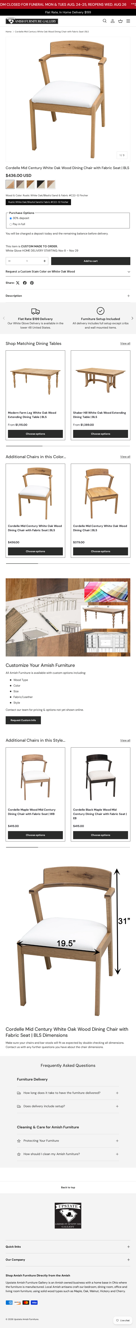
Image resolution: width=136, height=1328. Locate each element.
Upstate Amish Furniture (26, 1319)
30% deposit (21, 218)
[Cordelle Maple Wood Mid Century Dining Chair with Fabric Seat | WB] (35, 777)
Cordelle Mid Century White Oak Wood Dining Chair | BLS (100, 528)
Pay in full (19, 224)
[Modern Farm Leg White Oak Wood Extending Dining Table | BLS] (35, 380)
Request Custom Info (23, 720)
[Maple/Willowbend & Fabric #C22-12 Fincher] (51, 184)
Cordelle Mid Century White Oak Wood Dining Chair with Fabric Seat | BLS (52, 32)
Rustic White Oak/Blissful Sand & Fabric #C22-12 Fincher (38, 201)
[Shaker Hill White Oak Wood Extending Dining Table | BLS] (100, 380)
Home (9, 32)
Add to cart (91, 261)
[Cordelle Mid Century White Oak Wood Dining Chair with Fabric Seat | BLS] (35, 493)
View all (125, 343)
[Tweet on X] (17, 282)
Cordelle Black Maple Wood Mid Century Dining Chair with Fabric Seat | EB (100, 814)
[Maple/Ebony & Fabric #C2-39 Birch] (40, 184)
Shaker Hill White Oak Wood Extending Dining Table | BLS (99, 415)
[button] (120, 21)
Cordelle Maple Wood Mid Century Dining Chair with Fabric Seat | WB (32, 812)
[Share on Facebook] (24, 282)
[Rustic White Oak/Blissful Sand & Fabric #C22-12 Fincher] (10, 184)
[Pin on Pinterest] (31, 282)
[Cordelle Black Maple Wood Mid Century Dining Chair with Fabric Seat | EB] (100, 777)
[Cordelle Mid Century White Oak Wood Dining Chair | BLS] (100, 493)
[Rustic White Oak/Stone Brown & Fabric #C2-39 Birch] (20, 184)
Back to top (68, 1187)
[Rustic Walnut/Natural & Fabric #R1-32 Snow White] (30, 184)
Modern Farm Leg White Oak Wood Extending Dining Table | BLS (32, 415)
